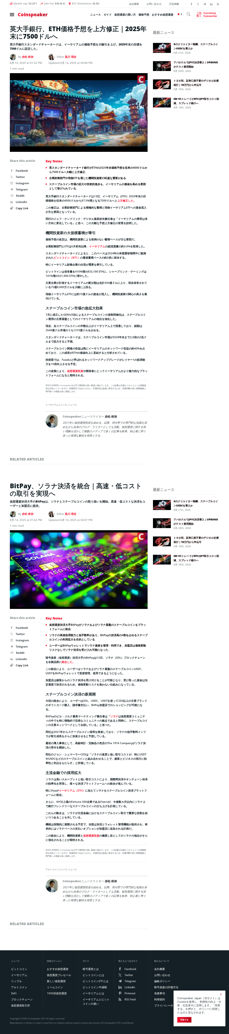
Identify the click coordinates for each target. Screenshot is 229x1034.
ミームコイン (55, 987)
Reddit (20, 195)
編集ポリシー (162, 981)
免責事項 (159, 993)
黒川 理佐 (70, 56)
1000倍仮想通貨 (57, 993)
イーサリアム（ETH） (72, 790)
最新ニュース (163, 32)
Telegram (22, 189)
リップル (16, 981)
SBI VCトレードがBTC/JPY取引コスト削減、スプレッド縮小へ (196, 101)
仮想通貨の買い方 (125, 14)
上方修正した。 (126, 200)
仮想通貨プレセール (59, 975)
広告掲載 (174, 4)
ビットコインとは (93, 975)
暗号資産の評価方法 (166, 987)
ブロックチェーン (22, 999)
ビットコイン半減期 (95, 987)
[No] (221, 994)
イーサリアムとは (93, 993)
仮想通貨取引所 (20, 1005)
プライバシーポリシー (167, 1005)
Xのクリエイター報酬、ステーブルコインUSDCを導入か (196, 46)
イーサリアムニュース (56, 404)
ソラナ (114, 716)
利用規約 (159, 999)
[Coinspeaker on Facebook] (191, 4)
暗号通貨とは (91, 969)
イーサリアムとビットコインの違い (96, 1001)
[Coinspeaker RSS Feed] (218, 4)
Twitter (20, 177)
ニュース (95, 14)
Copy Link (21, 208)
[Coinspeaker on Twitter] (198, 4)
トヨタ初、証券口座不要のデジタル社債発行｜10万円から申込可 (196, 83)
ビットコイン (19, 969)
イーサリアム (97, 246)
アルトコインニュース (56, 869)
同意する (184, 1019)
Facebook (22, 170)
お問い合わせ (154, 4)
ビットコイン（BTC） (67, 257)
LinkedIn (21, 202)
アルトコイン (19, 987)
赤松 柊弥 (27, 56)
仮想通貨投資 (75, 371)
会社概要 (134, 4)
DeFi (14, 993)
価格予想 (143, 14)
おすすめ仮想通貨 (162, 14)
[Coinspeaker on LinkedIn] (211, 4)
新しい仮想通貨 (56, 981)
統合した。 (68, 662)
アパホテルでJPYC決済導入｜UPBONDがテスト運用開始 (196, 64)
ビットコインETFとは (95, 981)
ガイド (108, 14)
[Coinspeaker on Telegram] (204, 4)
